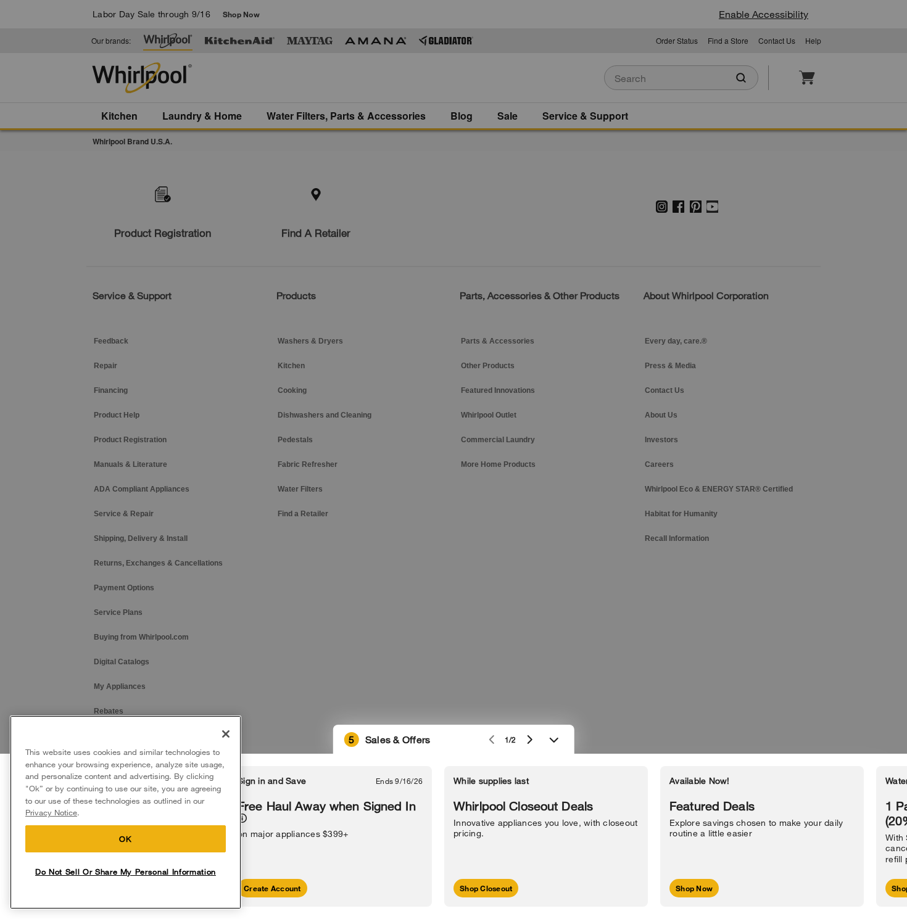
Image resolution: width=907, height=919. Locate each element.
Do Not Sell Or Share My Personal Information (125, 871)
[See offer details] (242, 818)
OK (125, 839)
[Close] (225, 734)
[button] (453, 739)
